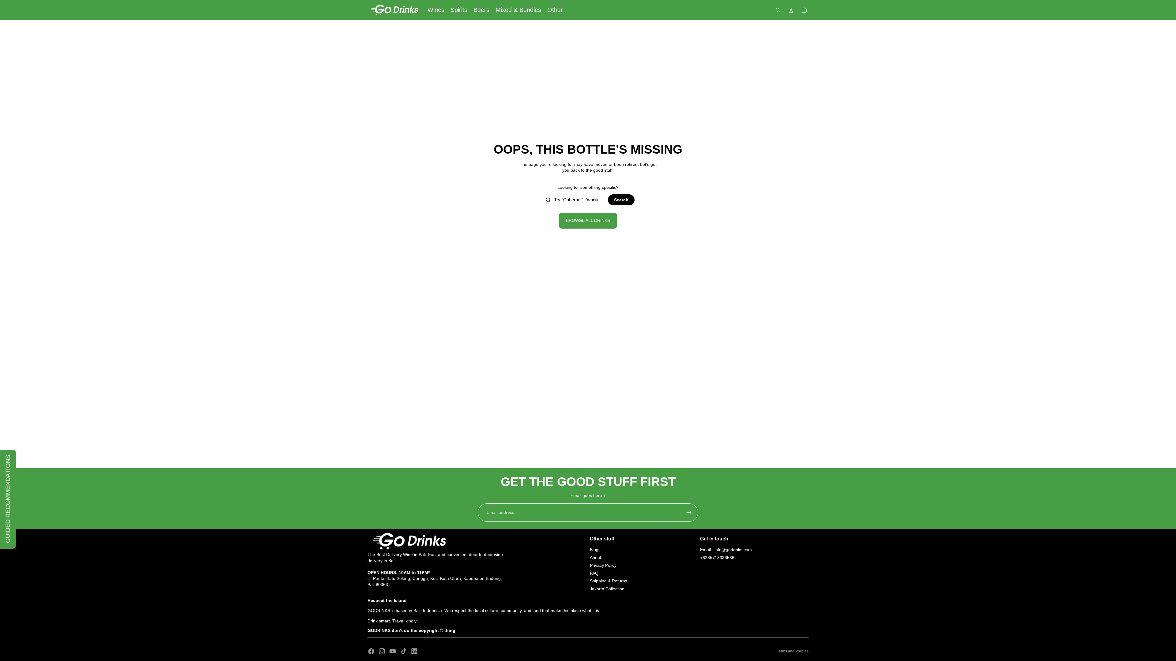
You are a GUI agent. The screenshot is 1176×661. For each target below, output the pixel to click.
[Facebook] (371, 651)
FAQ (594, 573)
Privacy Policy (603, 565)
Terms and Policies (793, 651)
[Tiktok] (403, 651)
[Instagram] (382, 651)
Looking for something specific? (588, 187)
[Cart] (804, 10)
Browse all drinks (588, 220)
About (595, 557)
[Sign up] (689, 512)
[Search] (778, 10)
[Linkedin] (414, 651)
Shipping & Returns (608, 580)
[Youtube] (392, 651)
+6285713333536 (717, 557)
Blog (594, 549)
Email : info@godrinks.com (726, 549)
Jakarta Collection (607, 588)
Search (621, 199)
